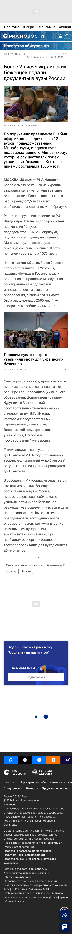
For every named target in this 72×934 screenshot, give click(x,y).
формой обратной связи (51, 885)
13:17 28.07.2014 (14, 54)
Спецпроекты (13, 788)
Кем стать (10, 782)
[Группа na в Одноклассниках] (53, 760)
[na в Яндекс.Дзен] (25, 760)
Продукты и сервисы (56, 788)
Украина (11, 571)
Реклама (32, 788)
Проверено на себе (33, 782)
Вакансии (10, 804)
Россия (26, 571)
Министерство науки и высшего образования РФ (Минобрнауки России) (37, 565)
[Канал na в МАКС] (11, 760)
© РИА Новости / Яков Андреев (20, 125)
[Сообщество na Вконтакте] (39, 760)
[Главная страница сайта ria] (23, 36)
